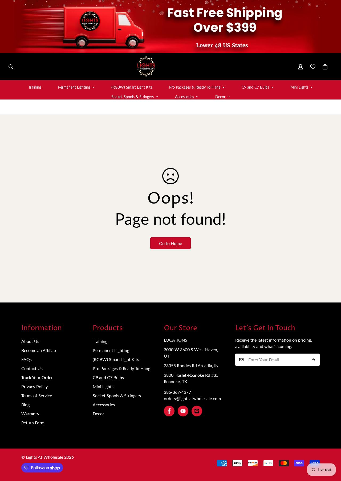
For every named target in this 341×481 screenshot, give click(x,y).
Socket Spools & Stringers (132, 96)
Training (35, 87)
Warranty (30, 413)
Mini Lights (299, 87)
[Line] (197, 411)
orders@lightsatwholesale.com (192, 398)
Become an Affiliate (39, 350)
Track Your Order (37, 377)
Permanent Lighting (74, 87)
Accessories (184, 96)
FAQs (26, 359)
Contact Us (32, 368)
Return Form (32, 422)
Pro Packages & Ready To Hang (194, 87)
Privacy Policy (34, 386)
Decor (220, 96)
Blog (25, 404)
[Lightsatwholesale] (170, 66)
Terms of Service (36, 395)
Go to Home (170, 243)
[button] (325, 67)
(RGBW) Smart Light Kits (131, 87)
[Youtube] (183, 411)
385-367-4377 (177, 392)
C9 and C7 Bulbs (255, 87)
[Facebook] (169, 411)
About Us (30, 341)
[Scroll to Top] (330, 452)
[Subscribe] (314, 360)
